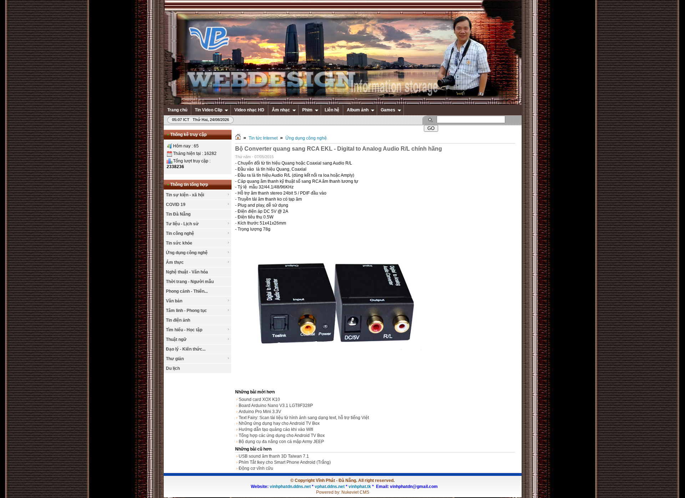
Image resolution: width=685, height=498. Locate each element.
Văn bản (174, 300)
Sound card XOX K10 (259, 399)
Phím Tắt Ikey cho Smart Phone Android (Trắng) (285, 462)
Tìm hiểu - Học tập (184, 329)
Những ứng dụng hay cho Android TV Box (279, 423)
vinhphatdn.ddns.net (290, 486)
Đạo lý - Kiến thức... (186, 349)
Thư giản (175, 358)
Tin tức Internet (263, 138)
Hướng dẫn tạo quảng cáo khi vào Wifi (276, 429)
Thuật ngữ (176, 339)
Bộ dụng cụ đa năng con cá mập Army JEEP (281, 441)
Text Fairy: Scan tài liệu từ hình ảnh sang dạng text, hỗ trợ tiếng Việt (304, 417)
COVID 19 (176, 204)
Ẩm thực (175, 262)
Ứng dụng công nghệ (187, 252)
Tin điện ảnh (178, 320)
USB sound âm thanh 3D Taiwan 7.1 (274, 456)
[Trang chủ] (238, 138)
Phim (307, 109)
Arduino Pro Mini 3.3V (260, 411)
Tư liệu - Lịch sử (182, 223)
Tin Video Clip (208, 109)
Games (388, 109)
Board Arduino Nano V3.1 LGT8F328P (276, 405)
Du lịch (173, 368)
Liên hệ (332, 109)
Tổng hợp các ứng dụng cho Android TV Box (282, 435)
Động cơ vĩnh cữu (256, 468)
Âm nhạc (281, 109)
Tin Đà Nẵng (178, 214)
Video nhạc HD (249, 109)
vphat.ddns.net (330, 486)
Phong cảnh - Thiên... (187, 291)
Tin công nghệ (180, 233)
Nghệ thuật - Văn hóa (187, 272)
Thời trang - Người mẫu (190, 281)
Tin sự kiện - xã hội (185, 194)
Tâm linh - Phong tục (186, 310)
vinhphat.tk (360, 486)
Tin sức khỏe (179, 243)
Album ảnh (358, 109)
